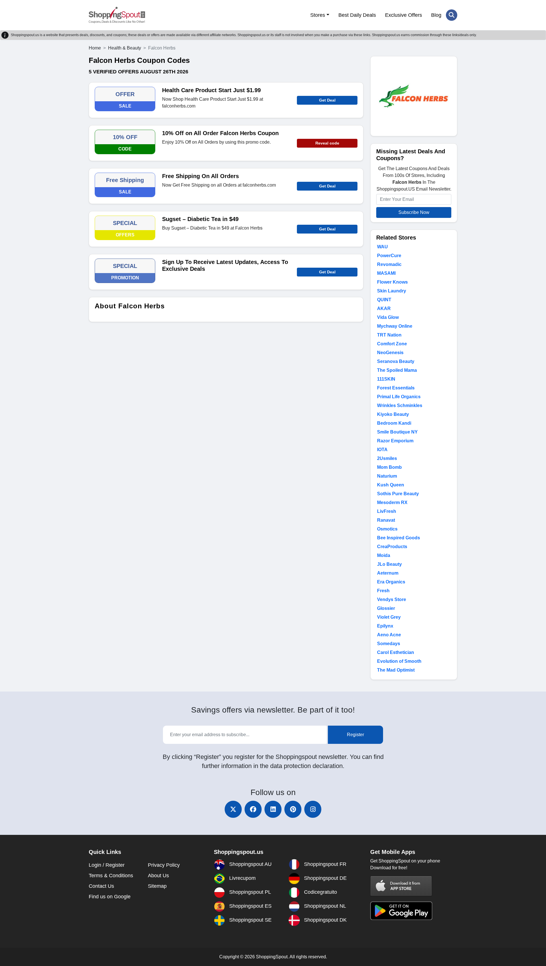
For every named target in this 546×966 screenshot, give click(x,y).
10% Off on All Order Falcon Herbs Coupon (220, 133)
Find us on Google (110, 896)
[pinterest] (292, 809)
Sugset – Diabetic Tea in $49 (200, 219)
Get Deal (327, 100)
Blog (436, 15)
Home (95, 48)
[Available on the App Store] (401, 886)
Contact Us (101, 886)
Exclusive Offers (403, 15)
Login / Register (107, 865)
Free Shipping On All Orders (200, 176)
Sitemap (157, 886)
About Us (158, 875)
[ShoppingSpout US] (117, 15)
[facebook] (253, 809)
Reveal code (327, 143)
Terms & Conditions (111, 875)
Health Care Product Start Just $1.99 (211, 90)
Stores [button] (317, 15)
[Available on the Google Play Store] (401, 910)
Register (355, 734)
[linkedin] (273, 809)
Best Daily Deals (357, 15)
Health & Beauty (124, 48)
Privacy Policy (164, 865)
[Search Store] (451, 15)
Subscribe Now (413, 212)
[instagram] (312, 809)
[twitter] (233, 809)
